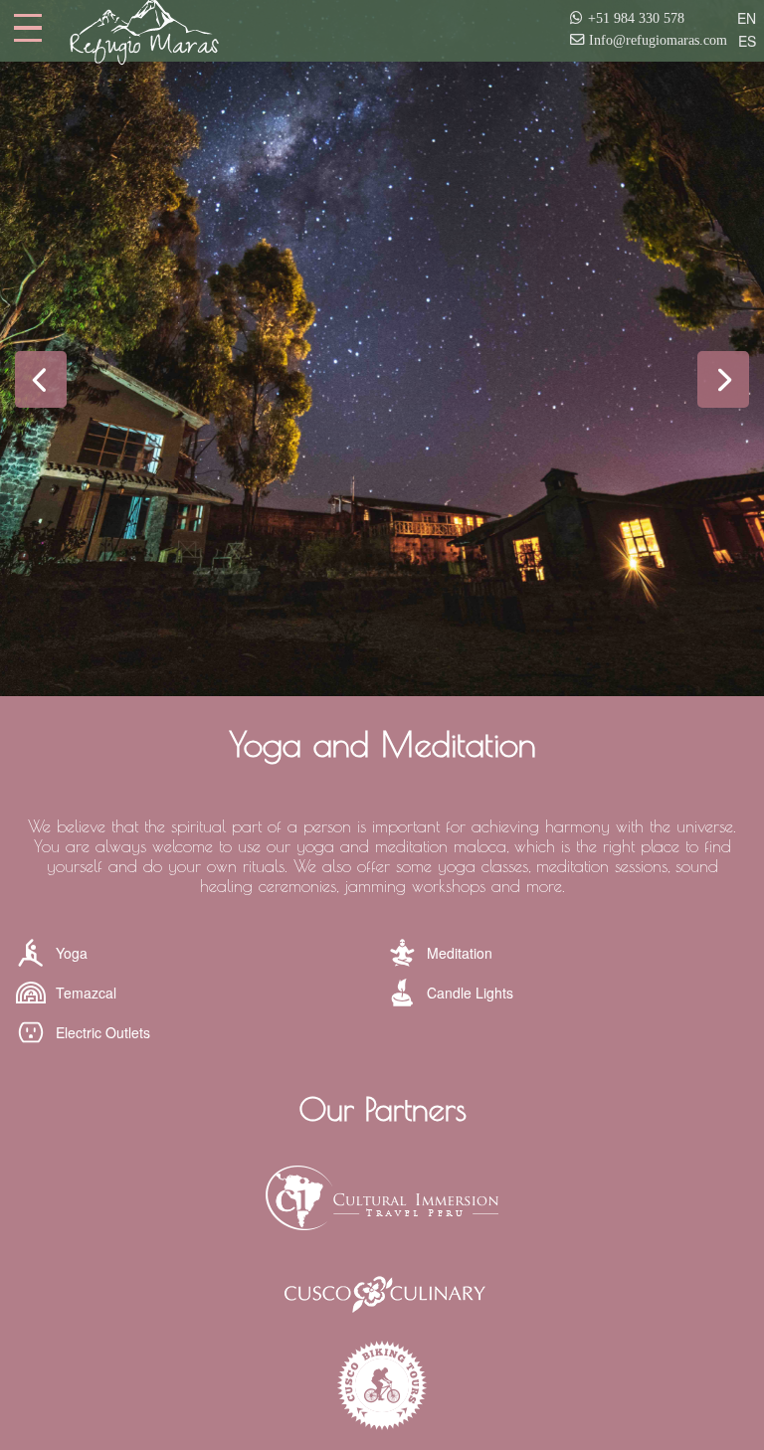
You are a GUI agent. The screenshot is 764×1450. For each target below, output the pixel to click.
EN (746, 18)
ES (747, 41)
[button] (41, 379)
